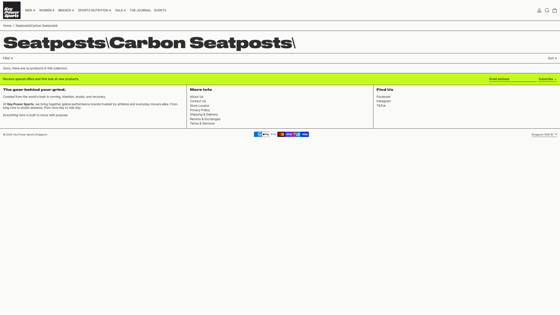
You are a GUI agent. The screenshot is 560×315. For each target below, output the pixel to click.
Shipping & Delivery (204, 114)
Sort (551, 58)
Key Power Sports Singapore (30, 134)
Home (7, 25)
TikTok (381, 105)
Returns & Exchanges (205, 119)
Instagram (383, 101)
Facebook (383, 96)
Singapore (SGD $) (543, 134)
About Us (196, 96)
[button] (547, 10)
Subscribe (546, 79)
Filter (6, 58)
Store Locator (199, 105)
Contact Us (198, 101)
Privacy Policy (200, 110)
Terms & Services (202, 123)
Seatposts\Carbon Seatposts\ (37, 25)
